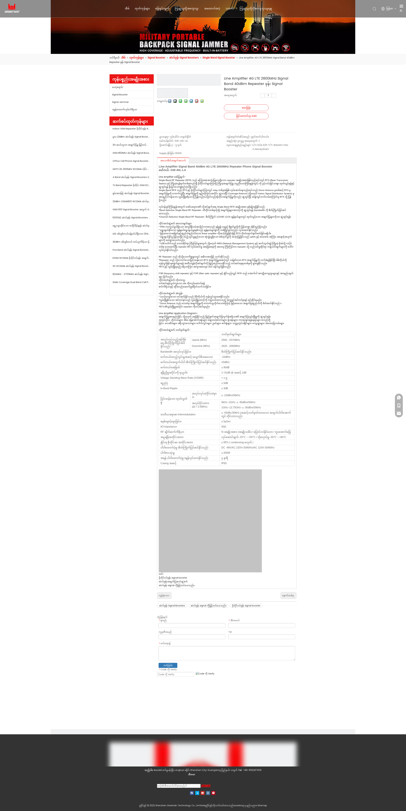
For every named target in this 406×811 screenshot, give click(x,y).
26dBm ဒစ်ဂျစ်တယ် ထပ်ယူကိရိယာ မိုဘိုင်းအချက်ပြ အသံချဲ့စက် (132, 241)
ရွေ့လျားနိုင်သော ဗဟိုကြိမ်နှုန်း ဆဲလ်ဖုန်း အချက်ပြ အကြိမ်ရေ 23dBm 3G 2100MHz (132, 225)
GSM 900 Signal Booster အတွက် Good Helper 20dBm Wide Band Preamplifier (132, 209)
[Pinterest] (213, 793)
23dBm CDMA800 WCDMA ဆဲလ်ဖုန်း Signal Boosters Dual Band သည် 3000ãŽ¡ (132, 201)
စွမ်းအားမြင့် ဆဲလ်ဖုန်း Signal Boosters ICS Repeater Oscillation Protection (132, 193)
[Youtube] (203, 793)
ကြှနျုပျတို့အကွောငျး (187, 8)
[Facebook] (192, 793)
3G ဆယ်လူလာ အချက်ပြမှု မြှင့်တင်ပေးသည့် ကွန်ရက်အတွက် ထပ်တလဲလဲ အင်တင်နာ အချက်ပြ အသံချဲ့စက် (132, 144)
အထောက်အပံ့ (212, 8)
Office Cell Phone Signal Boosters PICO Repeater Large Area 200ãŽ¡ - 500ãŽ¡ (132, 161)
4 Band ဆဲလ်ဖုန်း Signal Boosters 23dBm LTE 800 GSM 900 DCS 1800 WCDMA (132, 177)
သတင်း (230, 8)
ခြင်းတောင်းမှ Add (246, 116)
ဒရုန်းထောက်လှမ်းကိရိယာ (124, 109)
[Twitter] (197, 793)
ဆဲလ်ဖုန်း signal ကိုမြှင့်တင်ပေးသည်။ (176, 585)
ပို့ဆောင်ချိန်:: (165, 145)
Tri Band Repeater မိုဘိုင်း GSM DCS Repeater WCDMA (132, 185)
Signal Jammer (120, 102)
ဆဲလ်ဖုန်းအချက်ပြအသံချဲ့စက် (173, 581)
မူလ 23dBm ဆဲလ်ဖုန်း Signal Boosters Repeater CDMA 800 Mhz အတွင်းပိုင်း (132, 136)
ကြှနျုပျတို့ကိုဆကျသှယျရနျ (256, 8)
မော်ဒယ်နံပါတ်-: (167, 140)
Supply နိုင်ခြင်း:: (167, 153)
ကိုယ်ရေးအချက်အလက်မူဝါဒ (203, 778)
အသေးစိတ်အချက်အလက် (173, 160)
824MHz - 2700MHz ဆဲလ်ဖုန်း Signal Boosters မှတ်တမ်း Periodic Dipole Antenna (132, 274)
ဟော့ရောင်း (117, 87)
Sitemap (262, 805)
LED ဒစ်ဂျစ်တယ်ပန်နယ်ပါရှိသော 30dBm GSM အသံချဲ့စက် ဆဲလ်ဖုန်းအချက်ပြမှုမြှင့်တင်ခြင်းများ (132, 233)
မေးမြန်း (246, 107)
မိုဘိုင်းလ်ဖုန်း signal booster (173, 577)
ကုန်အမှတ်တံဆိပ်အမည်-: (238, 136)
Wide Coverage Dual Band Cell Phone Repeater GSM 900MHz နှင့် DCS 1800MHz (132, 282)
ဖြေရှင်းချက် (162, 8)
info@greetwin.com (207, 774)
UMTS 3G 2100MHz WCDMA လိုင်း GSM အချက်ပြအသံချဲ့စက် (132, 169)
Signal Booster (120, 94)
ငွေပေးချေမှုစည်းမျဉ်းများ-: (239, 145)
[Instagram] (208, 793)
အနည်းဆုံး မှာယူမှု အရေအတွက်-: (242, 140)
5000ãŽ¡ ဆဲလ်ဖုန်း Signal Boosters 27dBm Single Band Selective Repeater (132, 217)
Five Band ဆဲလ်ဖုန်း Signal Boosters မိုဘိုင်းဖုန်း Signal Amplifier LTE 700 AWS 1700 (132, 249)
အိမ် (127, 8)
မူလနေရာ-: (164, 136)
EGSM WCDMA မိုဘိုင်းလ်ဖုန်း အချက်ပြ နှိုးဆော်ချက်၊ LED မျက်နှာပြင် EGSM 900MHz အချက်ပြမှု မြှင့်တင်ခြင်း (132, 258)
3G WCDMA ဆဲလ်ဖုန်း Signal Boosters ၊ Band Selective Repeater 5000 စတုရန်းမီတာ (132, 266)
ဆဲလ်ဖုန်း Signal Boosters (172, 605)
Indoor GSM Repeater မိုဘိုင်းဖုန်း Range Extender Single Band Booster (132, 128)
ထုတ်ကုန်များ (142, 8)
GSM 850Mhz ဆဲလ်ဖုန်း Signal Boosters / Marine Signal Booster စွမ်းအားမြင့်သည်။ (132, 152)
